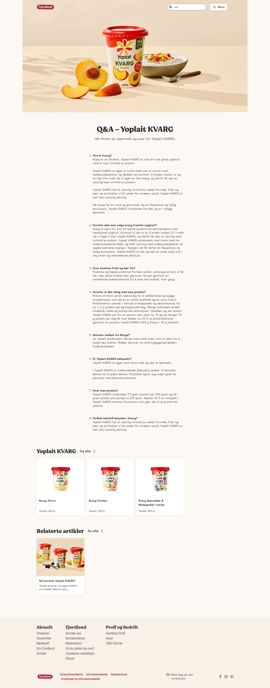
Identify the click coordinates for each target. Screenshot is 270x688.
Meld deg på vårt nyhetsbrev (182, 676)
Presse (70, 658)
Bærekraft (43, 643)
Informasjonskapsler (97, 674)
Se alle (85, 451)
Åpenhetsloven (119, 674)
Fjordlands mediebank (80, 653)
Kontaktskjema (75, 638)
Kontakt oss (73, 633)
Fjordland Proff (115, 633)
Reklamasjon (74, 643)
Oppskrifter (44, 638)
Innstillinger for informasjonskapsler (80, 678)
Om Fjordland (45, 648)
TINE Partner (114, 643)
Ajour (109, 638)
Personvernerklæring (71, 674)
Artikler (41, 653)
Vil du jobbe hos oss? (80, 648)
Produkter (43, 633)
